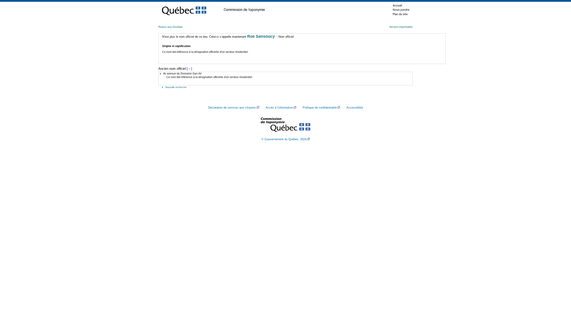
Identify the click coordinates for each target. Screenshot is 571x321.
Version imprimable (401, 27)
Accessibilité (354, 107)
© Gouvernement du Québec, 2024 (283, 139)
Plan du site (400, 14)
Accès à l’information (279, 107)
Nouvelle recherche (175, 87)
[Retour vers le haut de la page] (559, 296)
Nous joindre (401, 9)
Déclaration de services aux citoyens (232, 107)
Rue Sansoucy (261, 36)
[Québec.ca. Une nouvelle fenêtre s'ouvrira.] (184, 10)
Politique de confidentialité (320, 107)
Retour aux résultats (170, 27)
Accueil (397, 5)
